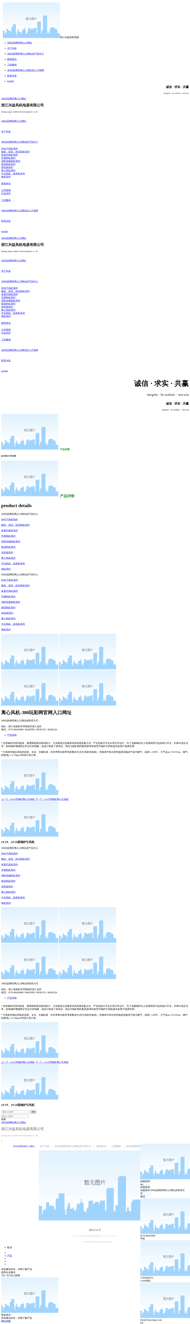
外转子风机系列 (9, 519)
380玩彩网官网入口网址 (19, 42)
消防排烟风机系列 (10, 541)
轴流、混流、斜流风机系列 (15, 525)
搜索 (33, 1112)
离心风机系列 (8, 558)
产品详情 (12, 735)
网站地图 (6, 1321)
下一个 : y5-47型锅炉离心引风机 (52, 799)
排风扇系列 (7, 552)
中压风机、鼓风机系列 (13, 563)
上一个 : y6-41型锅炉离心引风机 (18, 799)
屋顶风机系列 (8, 547)
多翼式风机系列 (9, 530)
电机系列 (6, 569)
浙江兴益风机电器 (69, 37)
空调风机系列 (8, 536)
